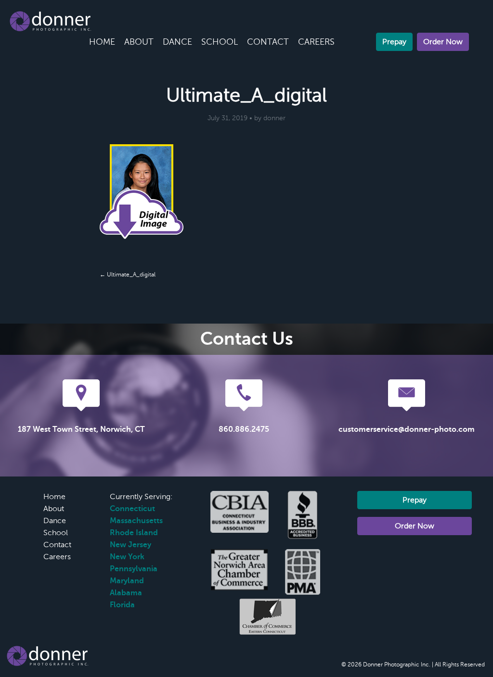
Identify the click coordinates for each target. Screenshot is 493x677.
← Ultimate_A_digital (128, 274)
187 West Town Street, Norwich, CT (81, 429)
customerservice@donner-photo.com (406, 429)
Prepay (394, 42)
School (219, 42)
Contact (268, 42)
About (139, 42)
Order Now (443, 42)
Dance (177, 42)
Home (102, 42)
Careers (316, 42)
